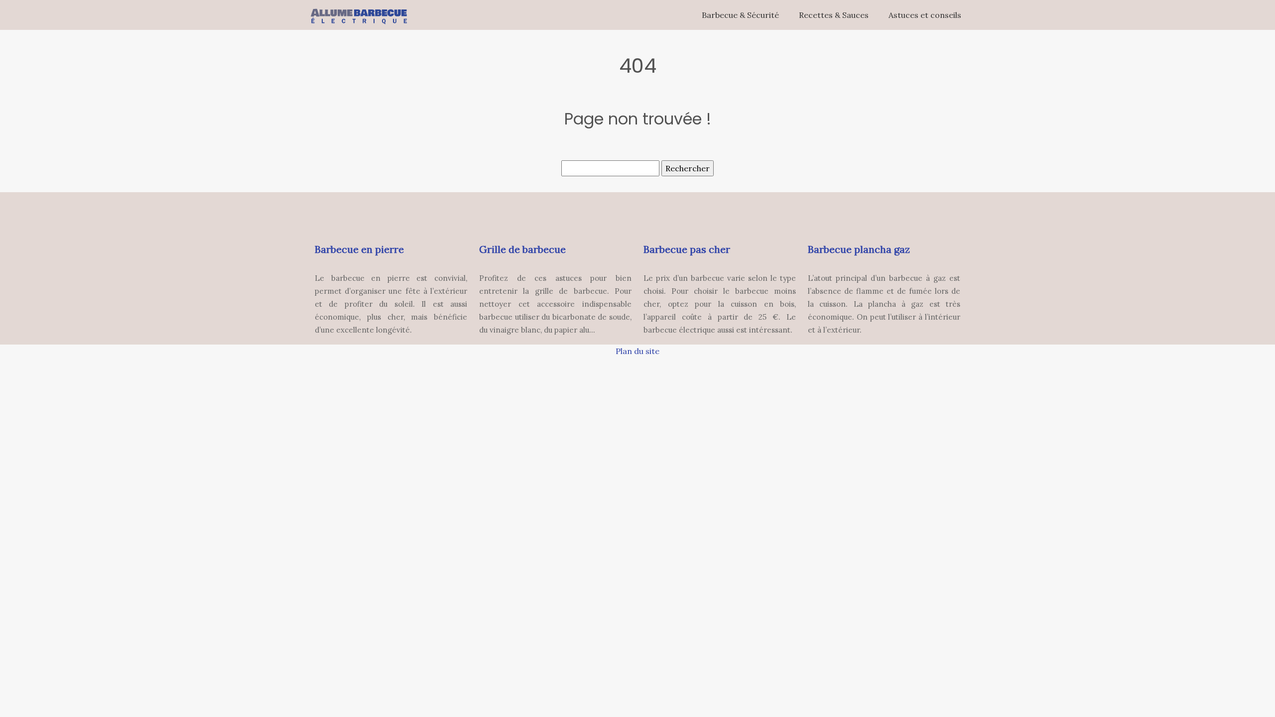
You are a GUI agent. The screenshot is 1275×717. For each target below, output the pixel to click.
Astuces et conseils (925, 15)
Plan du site (637, 351)
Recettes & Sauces (834, 15)
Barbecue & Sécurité (740, 15)
